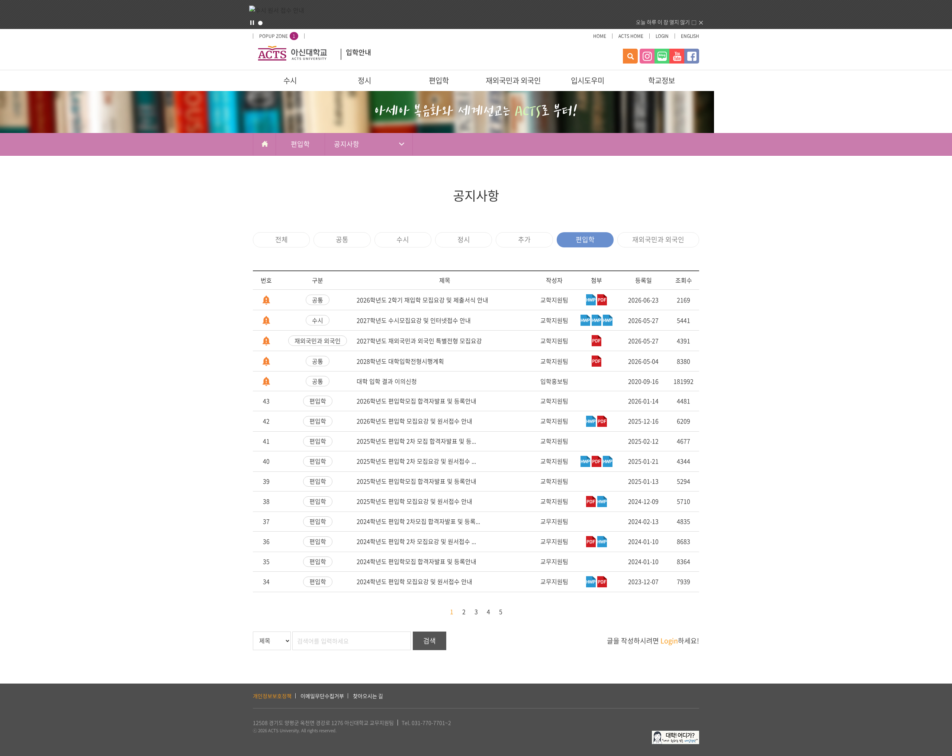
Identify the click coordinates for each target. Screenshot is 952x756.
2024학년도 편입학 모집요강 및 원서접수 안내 (414, 581)
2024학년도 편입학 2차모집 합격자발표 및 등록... (418, 521)
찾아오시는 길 (368, 695)
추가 (524, 239)
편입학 (439, 80)
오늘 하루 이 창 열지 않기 (663, 22)
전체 (281, 239)
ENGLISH (690, 36)
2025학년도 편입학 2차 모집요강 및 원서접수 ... (416, 461)
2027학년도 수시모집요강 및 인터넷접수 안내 (414, 320)
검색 (429, 641)
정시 (364, 80)
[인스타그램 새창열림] (647, 56)
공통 (342, 239)
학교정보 (661, 80)
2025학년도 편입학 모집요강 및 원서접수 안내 (414, 501)
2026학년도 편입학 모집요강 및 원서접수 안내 (414, 420)
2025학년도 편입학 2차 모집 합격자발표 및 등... (416, 441)
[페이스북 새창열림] (691, 56)
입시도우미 (587, 80)
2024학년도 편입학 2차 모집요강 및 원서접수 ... (416, 541)
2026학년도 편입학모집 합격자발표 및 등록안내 (416, 400)
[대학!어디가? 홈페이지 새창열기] (675, 735)
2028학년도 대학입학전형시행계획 (400, 361)
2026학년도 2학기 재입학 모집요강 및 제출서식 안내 (422, 299)
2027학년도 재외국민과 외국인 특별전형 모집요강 (419, 340)
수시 (290, 80)
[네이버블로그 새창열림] (661, 56)
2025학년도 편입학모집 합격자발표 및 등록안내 (416, 481)
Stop (252, 22)
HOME (599, 36)
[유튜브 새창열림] (676, 56)
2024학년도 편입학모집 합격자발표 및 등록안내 (416, 561)
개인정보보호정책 (272, 695)
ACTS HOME (630, 36)
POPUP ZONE (277, 36)
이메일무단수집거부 (322, 695)
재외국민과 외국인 (513, 80)
